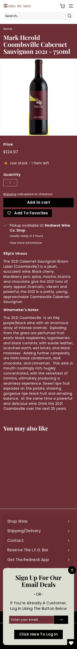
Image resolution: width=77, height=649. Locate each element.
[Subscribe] (61, 620)
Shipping (9, 194)
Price (8, 144)
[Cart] (62, 6)
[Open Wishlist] (71, 643)
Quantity (12, 174)
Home (7, 29)
